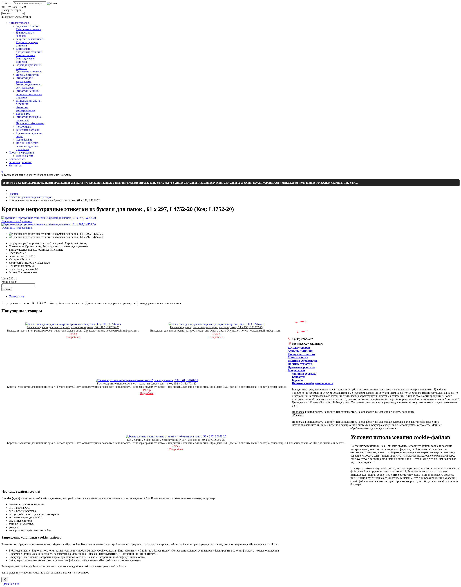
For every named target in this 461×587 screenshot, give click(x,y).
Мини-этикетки (298, 357)
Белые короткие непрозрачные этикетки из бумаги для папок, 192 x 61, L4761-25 (146, 383)
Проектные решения (301, 367)
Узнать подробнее (404, 411)
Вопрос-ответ (296, 370)
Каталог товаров (299, 347)
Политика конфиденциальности (312, 383)
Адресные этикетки (300, 350)
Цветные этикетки (300, 363)
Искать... (6, 3)
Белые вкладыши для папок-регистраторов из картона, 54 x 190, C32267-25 (216, 327)
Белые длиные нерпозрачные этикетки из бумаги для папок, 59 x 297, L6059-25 (176, 439)
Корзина (297, 380)
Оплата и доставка (304, 373)
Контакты (298, 376)
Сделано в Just (10, 583)
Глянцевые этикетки (301, 354)
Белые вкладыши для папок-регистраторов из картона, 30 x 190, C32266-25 (73, 327)
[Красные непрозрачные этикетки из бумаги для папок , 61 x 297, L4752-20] (56, 233)
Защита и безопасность (302, 360)
